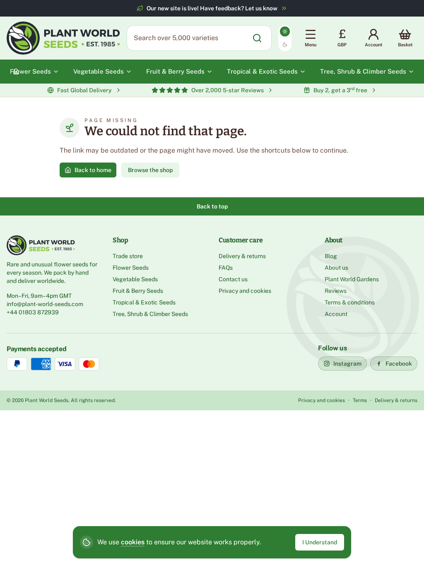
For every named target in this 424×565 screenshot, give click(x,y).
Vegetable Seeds (135, 279)
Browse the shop (150, 170)
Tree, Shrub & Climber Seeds (150, 314)
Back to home (93, 170)
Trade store (128, 256)
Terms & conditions (350, 302)
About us (336, 267)
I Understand (319, 542)
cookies (133, 542)
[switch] (285, 38)
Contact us (233, 279)
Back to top (212, 206)
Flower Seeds (131, 267)
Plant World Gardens (352, 279)
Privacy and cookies (245, 290)
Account (336, 314)
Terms (360, 400)
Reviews (336, 290)
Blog (331, 256)
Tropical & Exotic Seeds (144, 302)
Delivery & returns (242, 256)
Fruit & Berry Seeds (138, 290)
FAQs (226, 267)
